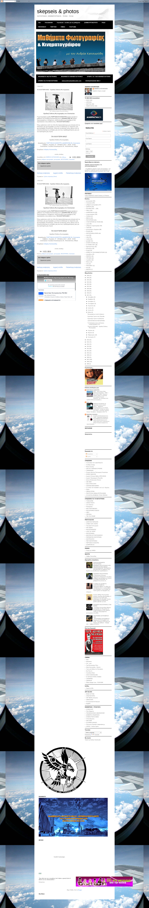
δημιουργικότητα (90, 246)
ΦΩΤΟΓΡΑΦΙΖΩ (90, 533)
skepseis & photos (58, 11)
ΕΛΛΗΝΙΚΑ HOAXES (91, 722)
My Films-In (89, 671)
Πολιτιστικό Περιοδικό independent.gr (95, 724)
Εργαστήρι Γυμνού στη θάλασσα (96, 318)
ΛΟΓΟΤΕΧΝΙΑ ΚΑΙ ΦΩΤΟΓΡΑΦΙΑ (96, 320)
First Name (89, 138)
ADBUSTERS (89, 699)
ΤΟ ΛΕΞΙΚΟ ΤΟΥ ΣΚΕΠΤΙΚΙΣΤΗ (94, 462)
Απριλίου (90, 330)
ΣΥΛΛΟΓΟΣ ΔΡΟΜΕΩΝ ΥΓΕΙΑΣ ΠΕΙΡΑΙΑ (96, 495)
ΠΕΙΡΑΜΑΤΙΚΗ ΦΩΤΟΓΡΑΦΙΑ (93, 537)
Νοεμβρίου (91, 299)
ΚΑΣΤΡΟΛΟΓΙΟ (90, 539)
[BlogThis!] (75, 157)
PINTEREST (42, 27)
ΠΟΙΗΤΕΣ (88, 256)
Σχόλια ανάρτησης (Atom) (50, 176)
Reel (87, 659)
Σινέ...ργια (89, 402)
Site (39, 22)
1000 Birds (89, 514)
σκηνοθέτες (89, 254)
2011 (88, 350)
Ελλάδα (88, 231)
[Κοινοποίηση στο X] (76, 157)
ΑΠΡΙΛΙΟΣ (89, 102)
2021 (88, 286)
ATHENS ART (89, 709)
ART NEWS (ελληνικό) (92, 697)
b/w (87, 267)
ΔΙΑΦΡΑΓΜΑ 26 (90, 212)
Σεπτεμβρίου (91, 303)
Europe (88, 250)
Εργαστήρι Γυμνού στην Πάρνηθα (96, 316)
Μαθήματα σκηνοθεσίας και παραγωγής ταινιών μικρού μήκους (99, 405)
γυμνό (87, 223)
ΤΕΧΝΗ (88, 216)
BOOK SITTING (90, 694)
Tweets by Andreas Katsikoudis (93, 740)
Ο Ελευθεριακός (90, 718)
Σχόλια (89, 456)
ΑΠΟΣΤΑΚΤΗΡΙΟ (90, 696)
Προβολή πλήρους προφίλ (99, 91)
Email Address (90, 133)
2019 (88, 290)
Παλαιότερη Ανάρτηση (73, 173)
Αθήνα (88, 210)
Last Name (89, 143)
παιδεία (88, 239)
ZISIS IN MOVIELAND (92, 675)
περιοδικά (88, 260)
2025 (88, 277)
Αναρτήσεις (90, 454)
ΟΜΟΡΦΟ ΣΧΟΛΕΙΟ (92, 414)
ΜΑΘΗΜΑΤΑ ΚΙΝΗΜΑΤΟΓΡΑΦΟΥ (72, 76)
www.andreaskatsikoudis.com (71, 81)
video (87, 237)
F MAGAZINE (89, 501)
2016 (88, 339)
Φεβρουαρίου (91, 335)
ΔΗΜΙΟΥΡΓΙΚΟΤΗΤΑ (91, 22)
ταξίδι (87, 227)
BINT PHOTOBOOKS (91, 508)
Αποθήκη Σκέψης (90, 464)
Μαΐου (89, 312)
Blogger (80, 890)
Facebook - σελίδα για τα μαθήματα (68, 22)
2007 (88, 359)
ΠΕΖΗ (87, 489)
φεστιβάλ (88, 241)
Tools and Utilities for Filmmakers (94, 669)
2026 (88, 275)
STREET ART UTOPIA (92, 523)
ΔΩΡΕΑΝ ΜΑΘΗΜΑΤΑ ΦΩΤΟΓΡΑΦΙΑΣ (99, 563)
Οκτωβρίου (91, 301)
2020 (88, 288)
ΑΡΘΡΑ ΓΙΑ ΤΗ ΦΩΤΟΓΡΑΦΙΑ (48, 81)
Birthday (88, 149)
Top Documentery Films (92, 665)
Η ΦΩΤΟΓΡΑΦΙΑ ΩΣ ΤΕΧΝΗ (93, 222)
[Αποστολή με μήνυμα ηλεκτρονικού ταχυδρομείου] (73, 157)
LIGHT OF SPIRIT (90, 531)
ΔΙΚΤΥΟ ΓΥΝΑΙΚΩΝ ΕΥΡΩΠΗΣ (94, 468)
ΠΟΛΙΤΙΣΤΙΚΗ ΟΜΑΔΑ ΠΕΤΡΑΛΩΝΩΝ (96, 493)
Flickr (103, 22)
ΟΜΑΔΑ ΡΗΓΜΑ (90, 491)
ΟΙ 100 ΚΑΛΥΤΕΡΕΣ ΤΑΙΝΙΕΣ (93, 676)
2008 (88, 357)
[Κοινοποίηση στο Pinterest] (80, 157)
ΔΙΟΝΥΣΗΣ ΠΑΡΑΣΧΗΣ (92, 522)
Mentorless (89, 661)
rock (87, 263)
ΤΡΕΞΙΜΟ (88, 258)
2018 (88, 293)
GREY (87, 512)
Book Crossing (90, 466)
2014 (88, 344)
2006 (88, 361)
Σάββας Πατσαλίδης (91, 556)
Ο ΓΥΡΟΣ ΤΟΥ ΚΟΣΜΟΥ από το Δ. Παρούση (97, 487)
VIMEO (63, 27)
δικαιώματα (89, 248)
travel (87, 235)
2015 (88, 342)
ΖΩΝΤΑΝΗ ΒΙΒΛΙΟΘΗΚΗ (92, 485)
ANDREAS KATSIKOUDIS (101, 88)
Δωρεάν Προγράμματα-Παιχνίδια (94, 478)
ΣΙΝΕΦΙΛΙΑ (89, 680)
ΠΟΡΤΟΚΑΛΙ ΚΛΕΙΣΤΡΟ (93, 390)
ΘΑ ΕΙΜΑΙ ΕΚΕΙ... (90, 208)
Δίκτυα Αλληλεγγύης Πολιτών (93, 480)
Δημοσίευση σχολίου (45, 166)
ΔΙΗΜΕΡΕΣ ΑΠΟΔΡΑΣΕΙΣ (93, 715)
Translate (97, 734)
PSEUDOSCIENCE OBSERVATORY (95, 713)
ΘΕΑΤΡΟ (88, 269)
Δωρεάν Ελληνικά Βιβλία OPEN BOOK (96, 476)
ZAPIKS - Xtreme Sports (92, 726)
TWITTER (53, 27)
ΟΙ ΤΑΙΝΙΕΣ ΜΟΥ (90, 244)
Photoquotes (89, 506)
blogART (88, 703)
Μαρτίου (90, 332)
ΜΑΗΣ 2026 (89, 100)
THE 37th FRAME (90, 516)
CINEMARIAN (89, 470)
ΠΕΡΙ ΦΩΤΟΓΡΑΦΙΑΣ (91, 541)
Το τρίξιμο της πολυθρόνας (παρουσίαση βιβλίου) (100, 584)
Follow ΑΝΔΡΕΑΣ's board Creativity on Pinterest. (97, 195)
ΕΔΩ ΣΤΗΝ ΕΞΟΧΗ (91, 483)
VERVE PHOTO (90, 502)
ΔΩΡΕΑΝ (88, 206)
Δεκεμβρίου (91, 297)
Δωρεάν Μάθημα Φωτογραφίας (101, 594)
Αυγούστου (91, 305)
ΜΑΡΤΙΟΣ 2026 (90, 104)
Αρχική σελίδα (58, 173)
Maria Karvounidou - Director (93, 667)
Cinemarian (71, 159)
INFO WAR (89, 720)
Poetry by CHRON (90, 550)
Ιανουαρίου (91, 337)
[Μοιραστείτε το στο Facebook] (78, 157)
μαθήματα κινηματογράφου (93, 225)
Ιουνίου (90, 310)
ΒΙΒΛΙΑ (88, 218)
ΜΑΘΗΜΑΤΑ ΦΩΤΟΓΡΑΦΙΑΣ (47, 76)
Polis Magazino (90, 711)
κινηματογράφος (90, 214)
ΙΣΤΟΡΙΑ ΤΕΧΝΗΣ (90, 242)
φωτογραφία (57, 159)
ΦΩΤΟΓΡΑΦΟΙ (64, 159)
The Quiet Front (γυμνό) (92, 525)
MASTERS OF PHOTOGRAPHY (94, 535)
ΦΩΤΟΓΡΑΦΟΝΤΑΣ (91, 529)
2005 (88, 363)
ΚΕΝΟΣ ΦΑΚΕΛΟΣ (91, 474)
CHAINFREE (89, 678)
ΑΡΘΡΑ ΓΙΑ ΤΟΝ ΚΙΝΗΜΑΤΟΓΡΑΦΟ (98, 76)
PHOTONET (89, 265)
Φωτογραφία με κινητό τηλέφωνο (96, 314)
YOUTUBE (72, 27)
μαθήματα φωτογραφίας (47, 159)
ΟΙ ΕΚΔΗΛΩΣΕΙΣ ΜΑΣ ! (92, 81)
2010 (88, 353)
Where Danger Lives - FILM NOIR (94, 682)
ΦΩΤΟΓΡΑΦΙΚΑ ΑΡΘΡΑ (92, 233)
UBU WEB (88, 481)
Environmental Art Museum (93, 701)
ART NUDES (89, 527)
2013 (88, 346)
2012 (88, 348)
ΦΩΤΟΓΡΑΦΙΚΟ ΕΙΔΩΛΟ (92, 510)
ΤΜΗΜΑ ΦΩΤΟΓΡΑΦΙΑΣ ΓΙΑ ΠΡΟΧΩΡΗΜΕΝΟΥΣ (93, 165)
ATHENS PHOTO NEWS (92, 717)
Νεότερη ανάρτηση (43, 173)
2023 (88, 282)
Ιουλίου (90, 308)
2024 (88, 279)
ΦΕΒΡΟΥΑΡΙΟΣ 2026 (91, 106)
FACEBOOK (49, 22)
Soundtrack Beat (90, 673)
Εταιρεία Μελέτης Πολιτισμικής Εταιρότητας (97, 472)
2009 (88, 355)
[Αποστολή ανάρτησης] (70, 157)
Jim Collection (89, 504)
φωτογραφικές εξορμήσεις (92, 229)
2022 (88, 284)
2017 (88, 295)
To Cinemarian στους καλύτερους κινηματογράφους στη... (96, 323)
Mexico (88, 262)
